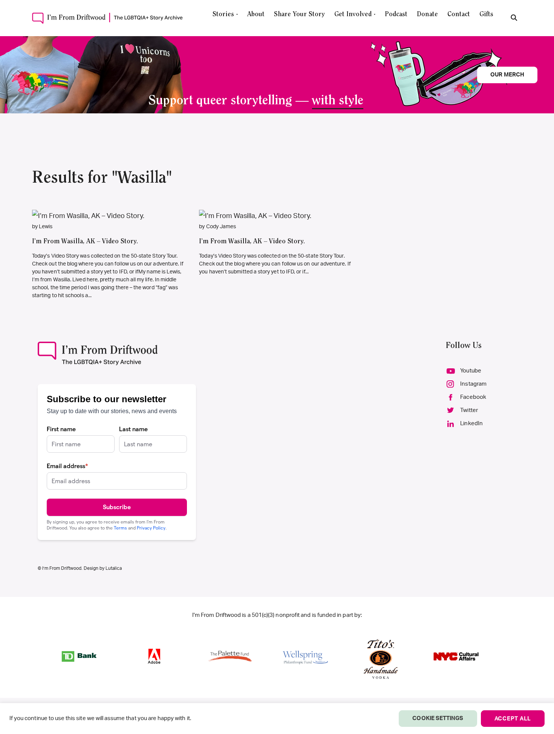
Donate (427, 14)
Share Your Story (299, 14)
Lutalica (114, 568)
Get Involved (353, 14)
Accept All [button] (512, 719)
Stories (223, 14)
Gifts (486, 14)
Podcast (396, 14)
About (256, 14)
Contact (458, 14)
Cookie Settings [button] (437, 718)
